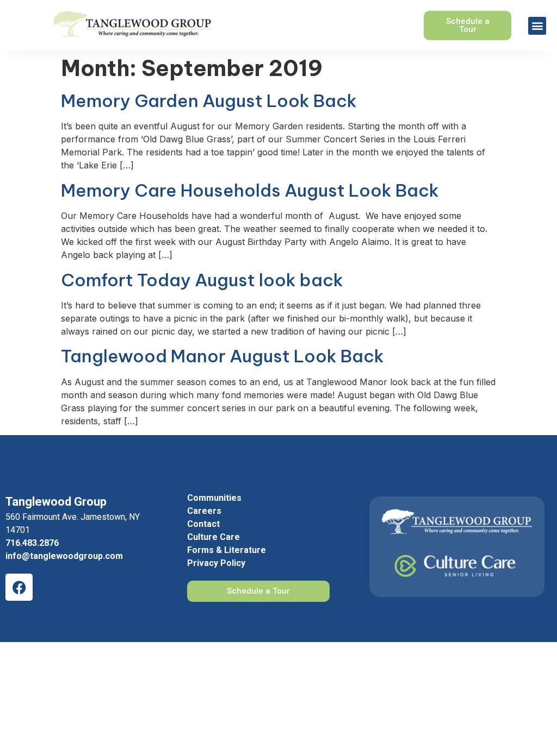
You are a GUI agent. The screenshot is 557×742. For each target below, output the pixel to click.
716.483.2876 (32, 543)
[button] (537, 26)
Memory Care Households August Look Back (250, 190)
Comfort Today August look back (202, 280)
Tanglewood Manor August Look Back (222, 356)
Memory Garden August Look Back (209, 100)
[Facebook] (19, 587)
